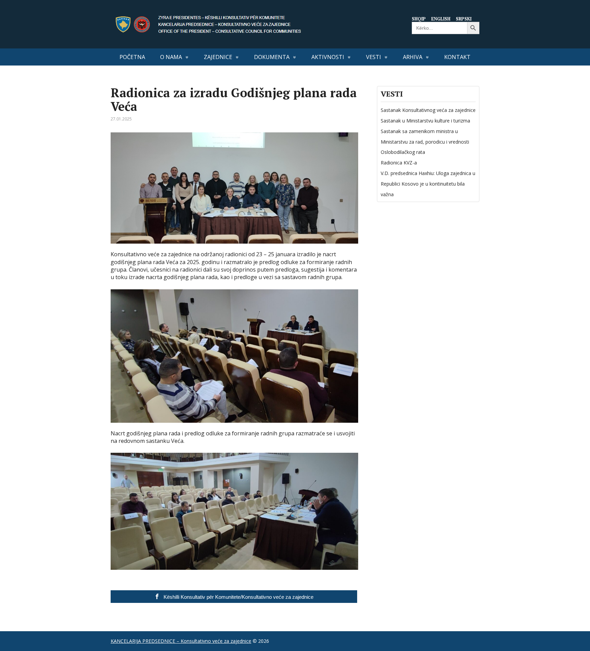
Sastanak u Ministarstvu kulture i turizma (425, 120)
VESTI (373, 57)
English (440, 19)
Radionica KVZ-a (399, 162)
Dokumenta (272, 57)
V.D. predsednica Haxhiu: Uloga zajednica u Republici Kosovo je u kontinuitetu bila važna (428, 184)
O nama (171, 57)
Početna (132, 57)
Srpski (464, 19)
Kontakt (457, 57)
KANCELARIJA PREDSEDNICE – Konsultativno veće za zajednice (181, 641)
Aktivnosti (327, 57)
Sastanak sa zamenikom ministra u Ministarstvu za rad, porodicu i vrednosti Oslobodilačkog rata (425, 142)
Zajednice (218, 57)
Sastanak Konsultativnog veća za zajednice (428, 110)
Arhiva (412, 57)
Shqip (419, 19)
